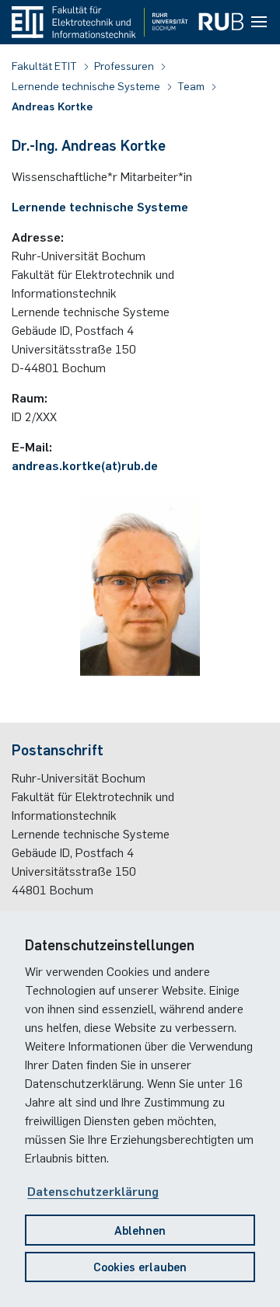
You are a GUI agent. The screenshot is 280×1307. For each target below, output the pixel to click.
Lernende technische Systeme (87, 85)
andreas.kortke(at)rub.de (85, 464)
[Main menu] (259, 22)
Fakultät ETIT (45, 65)
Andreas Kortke (52, 106)
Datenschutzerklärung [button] (93, 1190)
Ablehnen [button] (140, 1229)
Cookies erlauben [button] (140, 1266)
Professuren (125, 65)
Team (192, 85)
